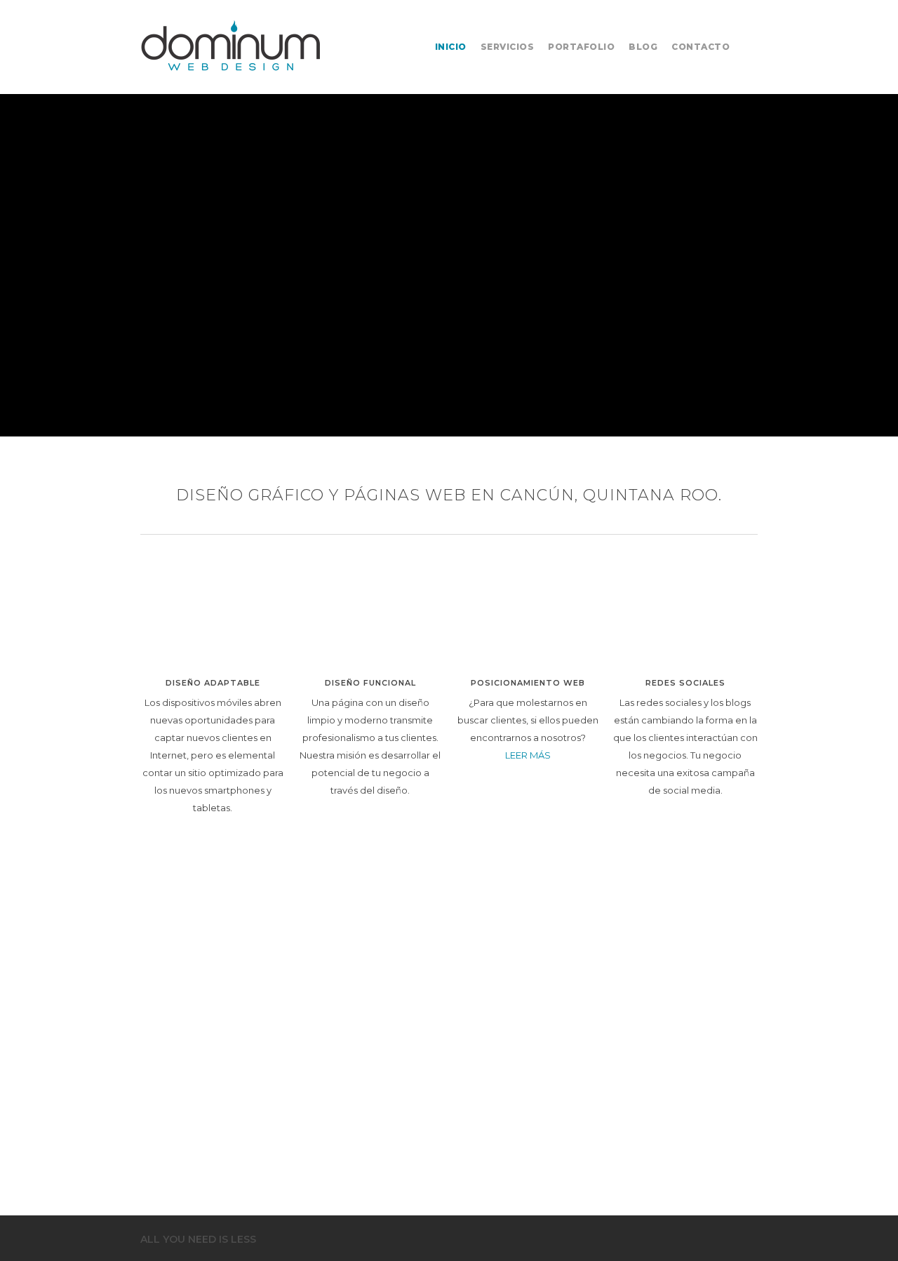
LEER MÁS (528, 755)
